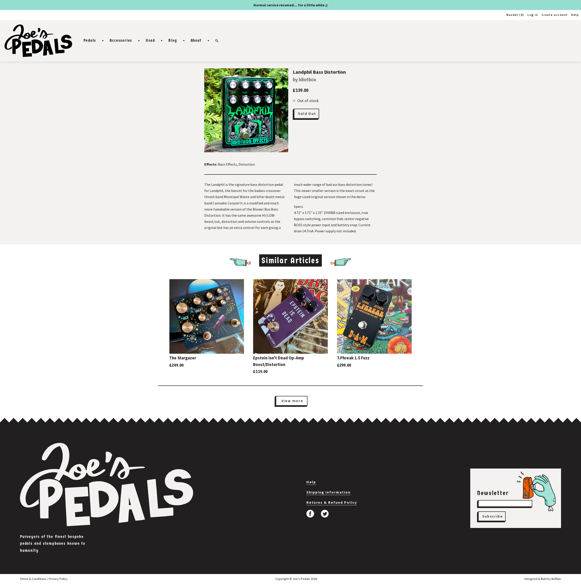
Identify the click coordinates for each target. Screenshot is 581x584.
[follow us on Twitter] (325, 514)
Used (150, 40)
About (196, 40)
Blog (172, 40)
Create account (555, 15)
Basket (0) (515, 15)
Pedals (90, 40)
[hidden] (106, 484)
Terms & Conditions (33, 579)
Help (575, 15)
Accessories (121, 40)
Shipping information (328, 492)
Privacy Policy (58, 579)
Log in (532, 15)
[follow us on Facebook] (310, 514)
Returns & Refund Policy (331, 502)
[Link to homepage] (38, 41)
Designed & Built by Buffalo (542, 579)
